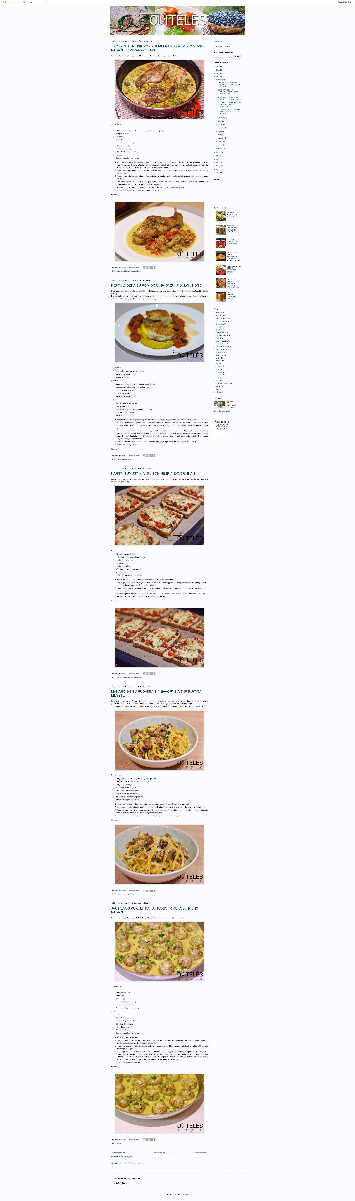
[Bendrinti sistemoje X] (149, 267)
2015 (218, 159)
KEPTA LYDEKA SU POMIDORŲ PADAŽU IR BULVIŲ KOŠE (156, 285)
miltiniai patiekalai (221, 349)
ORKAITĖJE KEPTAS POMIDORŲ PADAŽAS (231, 295)
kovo (220, 141)
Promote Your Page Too (222, 46)
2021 (218, 66)
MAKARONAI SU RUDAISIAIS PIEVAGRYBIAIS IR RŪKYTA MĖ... (229, 104)
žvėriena (218, 392)
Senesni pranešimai (200, 1152)
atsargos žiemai (221, 315)
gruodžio (221, 79)
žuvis (129, 459)
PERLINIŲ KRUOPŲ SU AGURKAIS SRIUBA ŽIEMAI (233, 229)
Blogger (185, 1194)
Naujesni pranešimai (118, 1152)
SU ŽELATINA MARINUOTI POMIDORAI (232, 241)
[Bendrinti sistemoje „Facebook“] (151, 267)
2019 (218, 73)
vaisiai (218, 378)
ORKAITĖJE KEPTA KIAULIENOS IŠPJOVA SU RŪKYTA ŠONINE (233, 283)
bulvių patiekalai (122, 459)
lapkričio (221, 118)
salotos (218, 358)
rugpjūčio (221, 128)
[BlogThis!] (146, 267)
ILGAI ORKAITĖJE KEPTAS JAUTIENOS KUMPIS (234, 269)
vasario (220, 145)
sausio (220, 148)
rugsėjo (220, 124)
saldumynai (219, 355)
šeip (217, 363)
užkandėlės (219, 372)
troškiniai (138, 271)
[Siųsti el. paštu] (144, 267)
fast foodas (120, 677)
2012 (218, 169)
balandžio (221, 138)
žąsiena (218, 386)
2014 (218, 162)
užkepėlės (140, 677)
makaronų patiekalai (128, 894)
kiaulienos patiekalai (130, 677)
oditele (232, 402)
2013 (218, 166)
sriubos (218, 361)
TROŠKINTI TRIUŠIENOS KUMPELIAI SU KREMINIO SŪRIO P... (229, 85)
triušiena (131, 271)
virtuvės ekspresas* (222, 383)
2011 (218, 172)
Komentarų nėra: (134, 268)
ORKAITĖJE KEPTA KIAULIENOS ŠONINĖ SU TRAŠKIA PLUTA (233, 256)
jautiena (119, 1143)
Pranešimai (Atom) (127, 1156)
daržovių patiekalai (122, 271)
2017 (218, 152)
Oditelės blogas (219, 41)
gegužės (221, 134)
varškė (218, 380)
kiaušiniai (219, 338)
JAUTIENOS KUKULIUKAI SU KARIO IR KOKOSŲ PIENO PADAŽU (229, 111)
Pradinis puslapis (159, 1152)
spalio (220, 121)
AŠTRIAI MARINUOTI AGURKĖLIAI (232, 214)
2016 (218, 156)
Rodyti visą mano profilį (222, 411)
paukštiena (219, 352)
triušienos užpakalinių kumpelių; (151, 130)
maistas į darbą (220, 344)
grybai (218, 327)
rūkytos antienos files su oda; (142, 781)
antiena (119, 894)
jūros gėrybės (220, 332)
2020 (218, 70)
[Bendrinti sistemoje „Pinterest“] (154, 267)
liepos (220, 131)
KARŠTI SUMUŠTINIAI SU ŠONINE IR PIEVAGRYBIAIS (153, 473)
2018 (218, 77)
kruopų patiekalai (221, 341)
